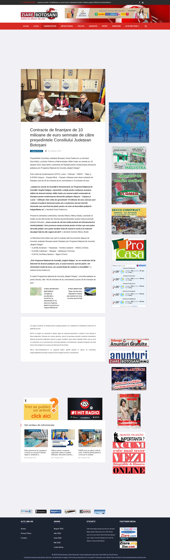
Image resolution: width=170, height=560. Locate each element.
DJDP (109, 538)
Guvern (104, 532)
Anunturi (116, 26)
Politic (81, 26)
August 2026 (58, 529)
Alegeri (89, 532)
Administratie (50, 26)
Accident (112, 529)
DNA (88, 529)
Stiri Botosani (101, 538)
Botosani (102, 541)
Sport (105, 26)
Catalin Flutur (94, 538)
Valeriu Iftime (100, 535)
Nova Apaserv (111, 535)
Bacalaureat (101, 529)
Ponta (105, 535)
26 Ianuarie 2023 (54, 151)
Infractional (67, 26)
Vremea (114, 265)
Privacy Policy (26, 533)
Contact (24, 538)
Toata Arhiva (58, 547)
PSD (107, 532)
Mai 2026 (57, 543)
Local (36, 26)
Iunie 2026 (58, 538)
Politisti (111, 532)
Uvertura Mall (96, 541)
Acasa (26, 26)
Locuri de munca (91, 535)
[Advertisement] (85, 47)
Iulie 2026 (57, 533)
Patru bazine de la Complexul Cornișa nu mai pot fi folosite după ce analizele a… (35, 452)
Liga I (88, 538)
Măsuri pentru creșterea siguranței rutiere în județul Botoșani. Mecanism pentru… (62, 452)
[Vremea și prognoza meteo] (141, 265)
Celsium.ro (135, 306)
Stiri (107, 538)
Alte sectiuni (131, 26)
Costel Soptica (93, 529)
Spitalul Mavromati (96, 532)
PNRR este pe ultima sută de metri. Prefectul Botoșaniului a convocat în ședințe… (89, 452)
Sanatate (93, 26)
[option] (67, 2)
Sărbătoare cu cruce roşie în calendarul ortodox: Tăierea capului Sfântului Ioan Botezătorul (66, 2)
